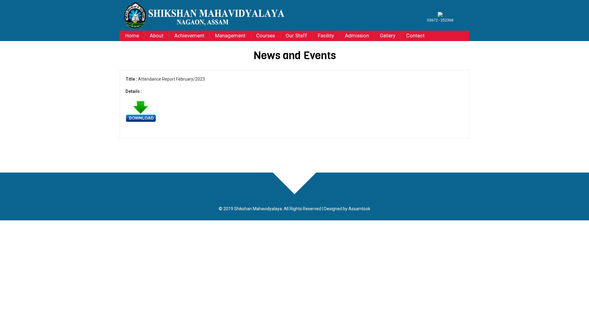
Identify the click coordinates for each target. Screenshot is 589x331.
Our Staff (296, 35)
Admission (357, 35)
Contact (415, 35)
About (157, 35)
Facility (326, 35)
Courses (265, 35)
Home (132, 35)
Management (230, 35)
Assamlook (359, 208)
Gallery (387, 35)
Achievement (189, 35)
